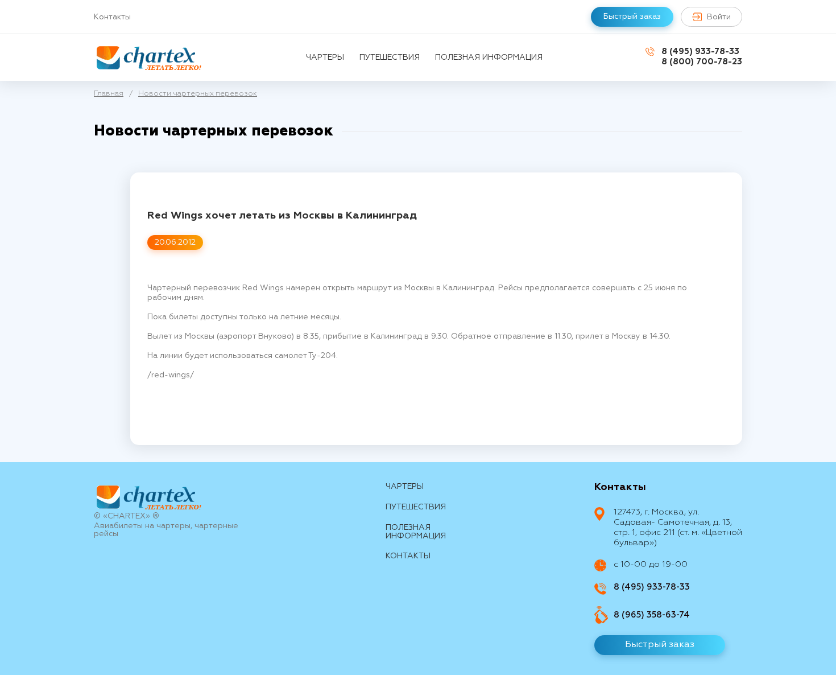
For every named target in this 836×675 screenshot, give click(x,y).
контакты (408, 556)
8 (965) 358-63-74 (652, 615)
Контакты (112, 17)
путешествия (389, 57)
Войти (719, 17)
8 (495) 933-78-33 (700, 51)
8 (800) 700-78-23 (701, 61)
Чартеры (325, 57)
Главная (108, 93)
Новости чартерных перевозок (197, 93)
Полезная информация (489, 57)
